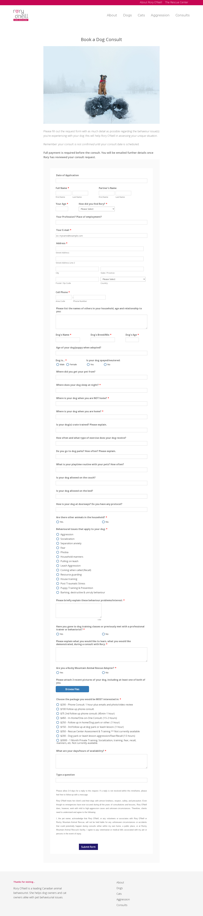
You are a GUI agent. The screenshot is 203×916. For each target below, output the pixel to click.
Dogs (120, 888)
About (120, 882)
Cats (119, 893)
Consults (122, 905)
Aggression (123, 899)
